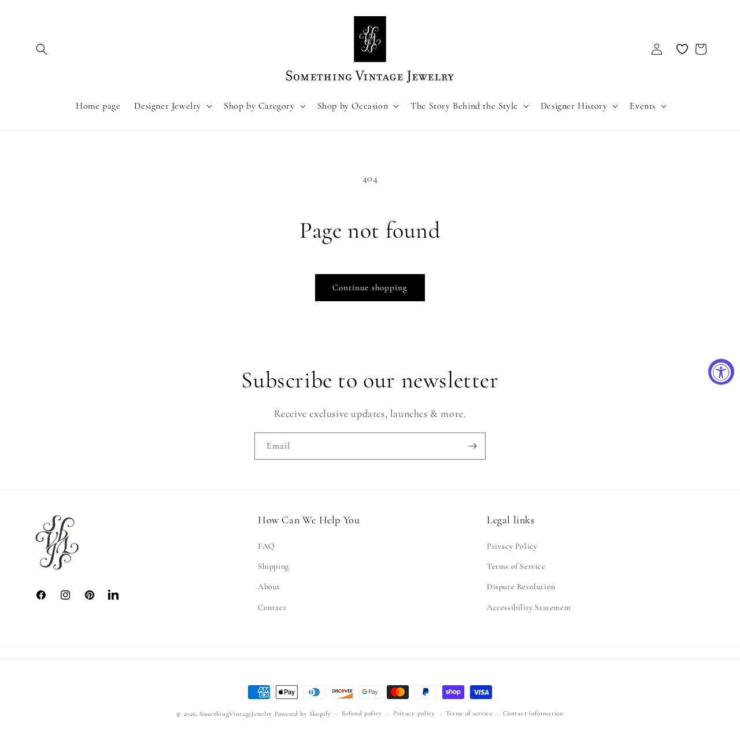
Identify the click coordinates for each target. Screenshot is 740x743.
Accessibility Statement (529, 607)
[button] (41, 49)
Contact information (533, 713)
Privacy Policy (512, 547)
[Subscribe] (472, 446)
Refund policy (362, 713)
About (269, 587)
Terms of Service (516, 567)
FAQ (266, 547)
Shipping (273, 567)
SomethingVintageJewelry (235, 714)
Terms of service (469, 713)
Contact (272, 607)
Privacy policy (414, 713)
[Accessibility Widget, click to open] (721, 371)
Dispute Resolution (521, 587)
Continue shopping (370, 287)
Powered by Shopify (303, 714)
